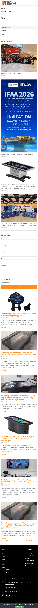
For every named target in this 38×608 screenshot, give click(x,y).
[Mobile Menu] (31, 2)
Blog (6, 11)
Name (2, 238)
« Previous (9, 540)
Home (2, 11)
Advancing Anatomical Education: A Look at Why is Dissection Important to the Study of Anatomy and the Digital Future (18, 398)
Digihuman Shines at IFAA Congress (11, 73)
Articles (5, 34)
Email (2, 251)
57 (26, 540)
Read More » (4, 327)
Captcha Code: (7, 279)
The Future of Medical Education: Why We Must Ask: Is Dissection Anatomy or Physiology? (17, 439)
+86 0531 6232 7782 (10, 587)
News (4, 31)
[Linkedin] (6, 595)
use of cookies (31, 604)
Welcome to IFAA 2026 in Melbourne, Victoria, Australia (17, 154)
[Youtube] (9, 595)
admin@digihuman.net (11, 591)
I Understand (19, 606)
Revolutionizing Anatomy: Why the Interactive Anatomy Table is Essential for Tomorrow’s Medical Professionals (19, 525)
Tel (1, 258)
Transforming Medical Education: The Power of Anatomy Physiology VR (18, 315)
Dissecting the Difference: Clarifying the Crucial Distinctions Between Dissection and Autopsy (18, 355)
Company (3, 245)
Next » (30, 540)
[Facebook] (3, 595)
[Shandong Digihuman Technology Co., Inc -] (9, 3)
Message (3, 265)
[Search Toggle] (35, 3)
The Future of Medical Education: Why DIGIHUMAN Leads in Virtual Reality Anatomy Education (19, 482)
